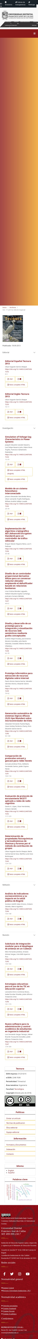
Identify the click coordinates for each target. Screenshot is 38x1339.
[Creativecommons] (20, 1101)
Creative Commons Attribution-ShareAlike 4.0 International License (18, 1221)
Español (11, 1172)
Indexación (10, 1149)
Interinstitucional (25, 21)
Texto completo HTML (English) (16, 472)
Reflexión (6, 885)
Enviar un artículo (13, 1118)
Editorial (6, 352)
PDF (11, 379)
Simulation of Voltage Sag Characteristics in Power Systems (18, 439)
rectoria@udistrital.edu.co (9, 1333)
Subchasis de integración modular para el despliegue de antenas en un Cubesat (19, 946)
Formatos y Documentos (16, 1145)
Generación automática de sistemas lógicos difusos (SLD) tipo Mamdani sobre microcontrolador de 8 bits (18, 717)
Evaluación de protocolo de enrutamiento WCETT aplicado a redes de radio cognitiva (19, 800)
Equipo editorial (12, 1132)
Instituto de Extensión (15, 23)
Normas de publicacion (15, 1123)
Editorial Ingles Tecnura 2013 (17, 395)
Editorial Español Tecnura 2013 (18, 362)
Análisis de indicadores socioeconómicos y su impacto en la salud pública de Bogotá (16, 897)
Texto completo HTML (17, 385)
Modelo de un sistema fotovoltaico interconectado (16, 491)
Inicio (5, 307)
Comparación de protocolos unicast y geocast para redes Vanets (18, 758)
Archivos (13, 307)
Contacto (10, 1154)
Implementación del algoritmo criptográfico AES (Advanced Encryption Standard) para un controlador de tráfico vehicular (18, 534)
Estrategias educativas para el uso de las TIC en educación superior (17, 986)
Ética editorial (11, 1127)
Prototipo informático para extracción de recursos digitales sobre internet (19, 676)
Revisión (6, 935)
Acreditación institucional (8, 24)
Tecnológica (19, 1089)
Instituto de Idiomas (35, 23)
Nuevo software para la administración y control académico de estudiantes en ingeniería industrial (18, 1028)
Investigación (8, 428)
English (11, 1170)
